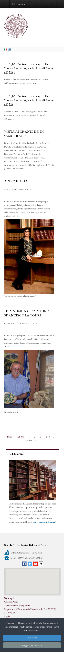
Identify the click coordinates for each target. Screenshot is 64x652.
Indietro (20, 436)
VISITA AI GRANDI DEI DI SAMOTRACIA (24, 133)
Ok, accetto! (32, 637)
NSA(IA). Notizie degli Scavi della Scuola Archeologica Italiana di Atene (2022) (28, 100)
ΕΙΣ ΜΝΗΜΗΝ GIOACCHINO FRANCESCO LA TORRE (26, 313)
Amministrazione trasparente (17, 605)
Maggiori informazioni (32, 645)
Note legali (9, 598)
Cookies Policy (11, 601)
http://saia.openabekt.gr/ (44, 521)
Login (7, 616)
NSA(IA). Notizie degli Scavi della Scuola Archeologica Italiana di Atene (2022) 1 (28, 68)
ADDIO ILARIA (16, 181)
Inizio (9, 436)
